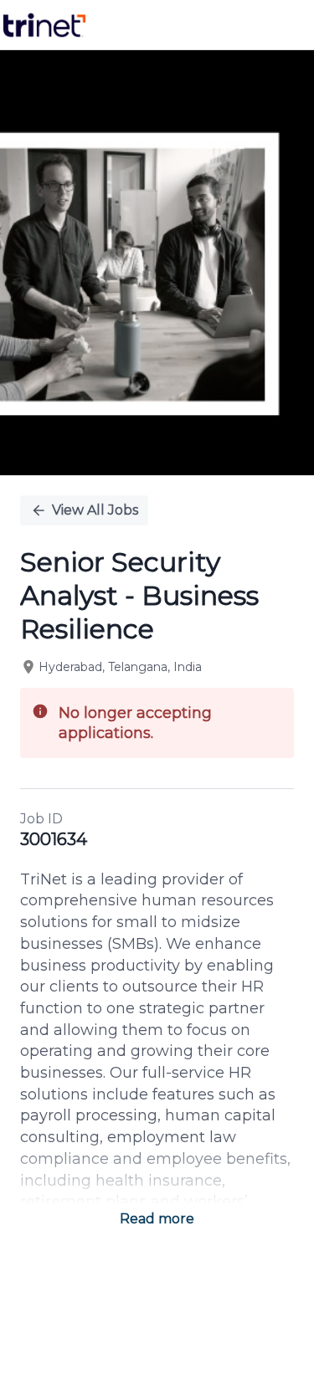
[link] (44, 25)
